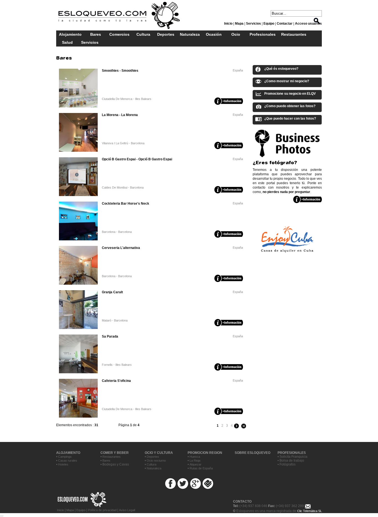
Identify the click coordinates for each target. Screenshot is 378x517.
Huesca (195, 456)
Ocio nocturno (156, 460)
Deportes (165, 34)
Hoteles (63, 464)
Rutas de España (201, 468)
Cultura (143, 34)
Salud (67, 42)
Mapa (70, 510)
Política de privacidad (102, 510)
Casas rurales (67, 460)
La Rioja (195, 460)
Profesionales (263, 34)
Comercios (119, 34)
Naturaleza (190, 34)
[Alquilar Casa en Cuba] (287, 257)
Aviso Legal (126, 510)
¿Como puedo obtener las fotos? (289, 106)
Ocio (235, 34)
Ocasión (214, 34)
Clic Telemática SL (309, 511)
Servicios (90, 42)
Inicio (61, 510)
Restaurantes (293, 34)
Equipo (81, 510)
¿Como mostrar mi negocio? (286, 81)
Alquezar (195, 464)
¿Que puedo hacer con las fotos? (290, 118)
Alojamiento (70, 34)
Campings (65, 456)
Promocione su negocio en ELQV (290, 94)
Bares (95, 34)
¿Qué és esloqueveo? (281, 69)
